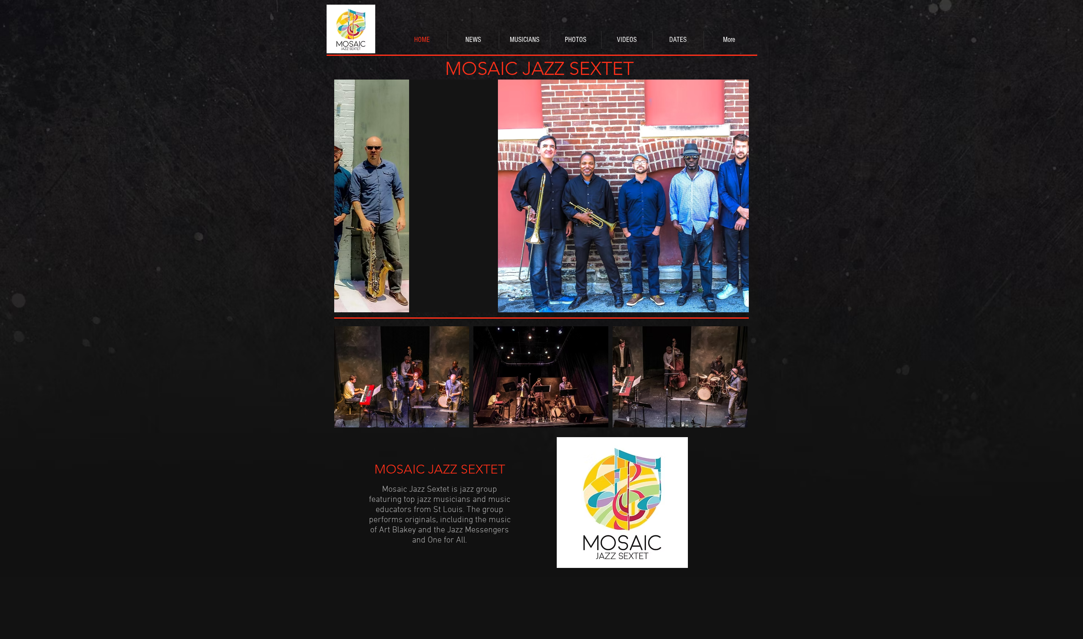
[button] (541, 196)
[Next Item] (734, 377)
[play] (731, 305)
